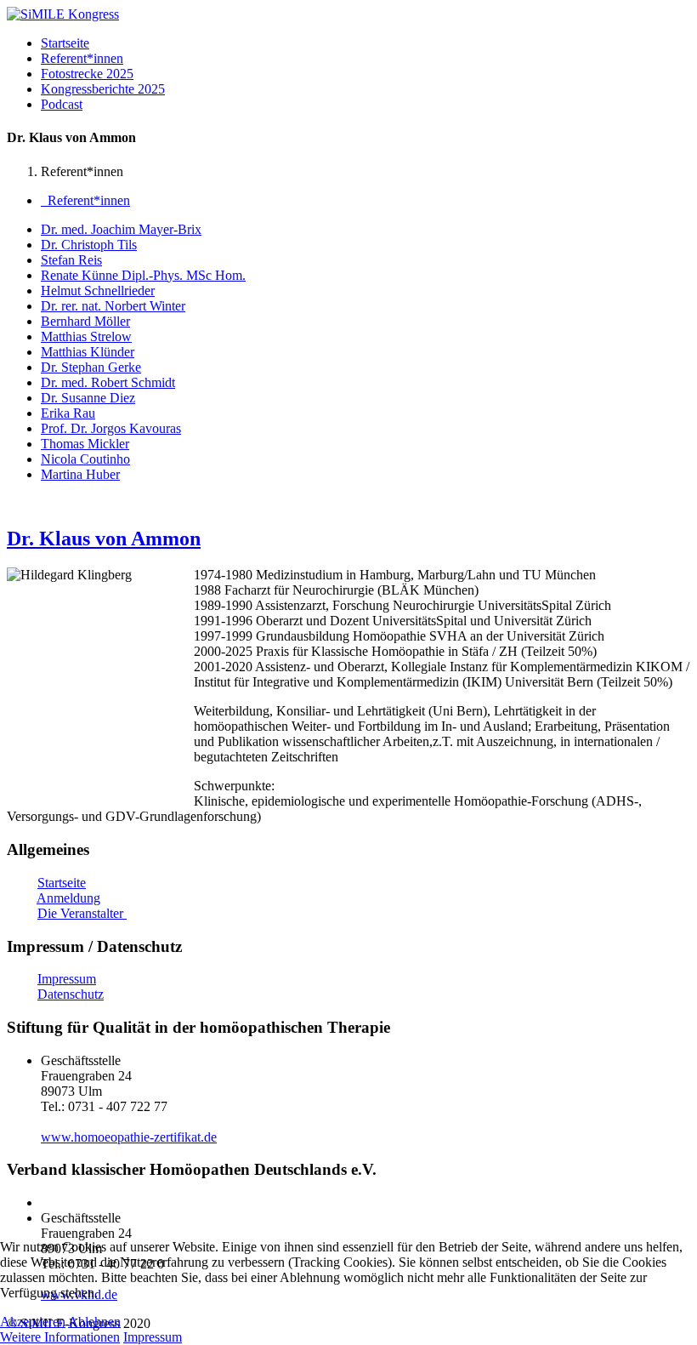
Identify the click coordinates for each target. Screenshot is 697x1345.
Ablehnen (94, 1321)
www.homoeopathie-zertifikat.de (129, 1137)
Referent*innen (85, 200)
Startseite (61, 882)
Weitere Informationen (60, 1337)
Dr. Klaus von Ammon (104, 538)
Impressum (66, 979)
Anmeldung (68, 898)
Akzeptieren (32, 1321)
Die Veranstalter (82, 913)
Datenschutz (70, 994)
